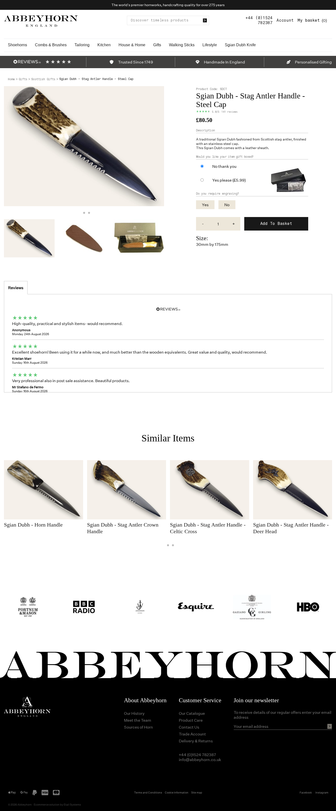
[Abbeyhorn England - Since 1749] (41, 20)
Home (11, 79)
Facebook (306, 792)
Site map (196, 792)
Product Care (191, 720)
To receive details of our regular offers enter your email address (282, 715)
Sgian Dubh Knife (240, 45)
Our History (134, 713)
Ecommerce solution (47, 804)
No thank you (224, 166)
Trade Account (192, 733)
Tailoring (82, 45)
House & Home (132, 45)
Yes (205, 204)
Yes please (229, 180)
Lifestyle (209, 45)
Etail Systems (72, 804)
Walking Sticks (182, 45)
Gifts (157, 45)
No (226, 204)
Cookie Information (176, 792)
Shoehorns (17, 45)
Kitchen (104, 45)
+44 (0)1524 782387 (259, 20)
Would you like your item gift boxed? (225, 156)
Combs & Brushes (51, 45)
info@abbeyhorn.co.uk (200, 759)
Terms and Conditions (148, 792)
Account (285, 20)
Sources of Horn (138, 727)
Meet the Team (137, 720)
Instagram (321, 792)
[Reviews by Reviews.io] (27, 62)
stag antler (283, 139)
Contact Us (189, 727)
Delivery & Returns (196, 740)
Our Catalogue (192, 713)
